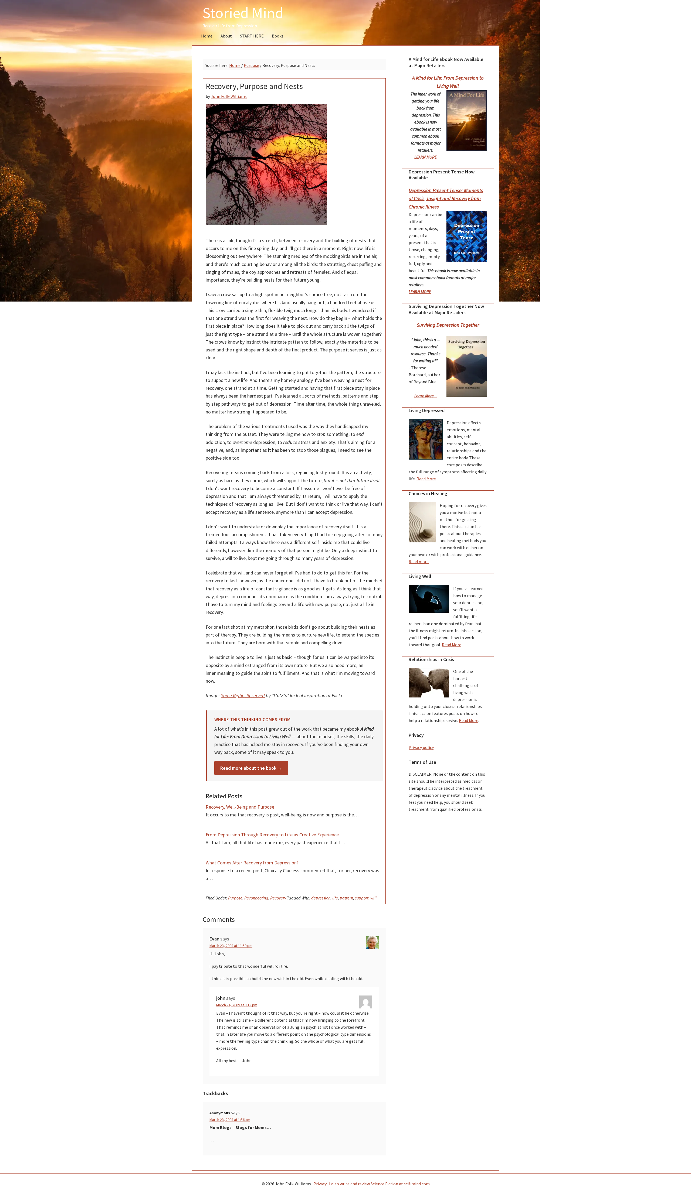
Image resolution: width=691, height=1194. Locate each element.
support (361, 898)
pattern (346, 898)
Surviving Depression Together (448, 325)
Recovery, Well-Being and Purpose (240, 807)
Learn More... (425, 395)
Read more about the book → (251, 768)
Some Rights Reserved (243, 695)
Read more (419, 561)
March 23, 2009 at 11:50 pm (230, 945)
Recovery (278, 898)
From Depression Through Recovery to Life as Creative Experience (272, 835)
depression (320, 898)
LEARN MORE (425, 157)
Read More (426, 478)
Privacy (320, 1183)
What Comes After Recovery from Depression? (252, 863)
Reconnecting (256, 898)
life (335, 898)
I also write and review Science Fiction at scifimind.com (379, 1183)
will (373, 898)
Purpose (235, 898)
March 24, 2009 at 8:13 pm (236, 1005)
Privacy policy (421, 747)
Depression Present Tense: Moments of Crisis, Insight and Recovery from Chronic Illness (446, 198)
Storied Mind (243, 12)
